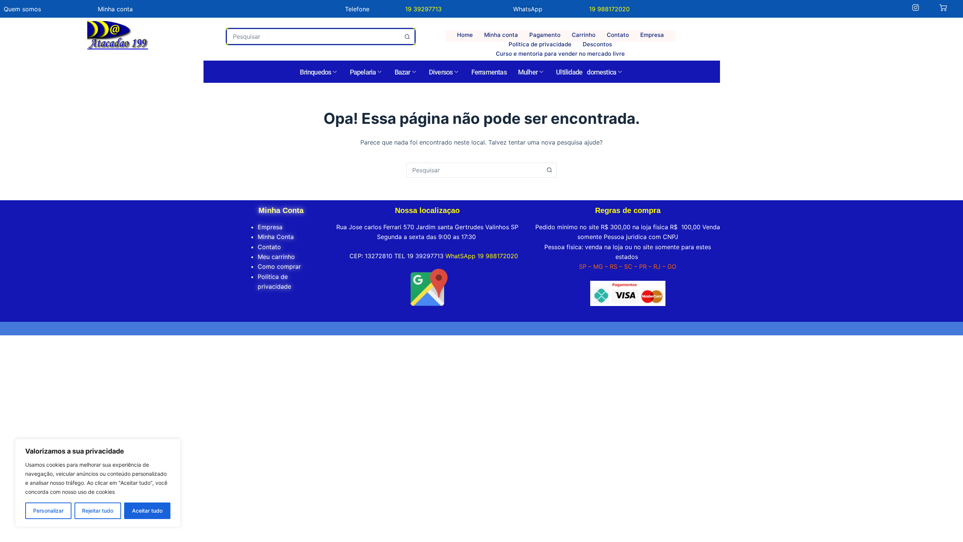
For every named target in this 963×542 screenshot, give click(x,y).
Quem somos (22, 9)
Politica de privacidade (540, 44)
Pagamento (544, 34)
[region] (98, 483)
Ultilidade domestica (586, 72)
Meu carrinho (276, 256)
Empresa (652, 34)
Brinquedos (315, 72)
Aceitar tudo (147, 510)
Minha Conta (276, 237)
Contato (618, 34)
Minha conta (501, 34)
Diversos (441, 72)
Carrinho (583, 34)
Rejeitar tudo (97, 510)
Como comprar (279, 266)
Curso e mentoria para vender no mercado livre (560, 53)
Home (465, 34)
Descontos (597, 44)
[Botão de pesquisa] (407, 36)
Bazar (402, 72)
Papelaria (363, 72)
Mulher (528, 72)
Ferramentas (489, 72)
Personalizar (48, 510)
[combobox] (313, 36)
